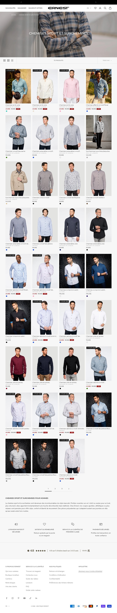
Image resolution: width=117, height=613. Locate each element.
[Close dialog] (99, 263)
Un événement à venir (79, 333)
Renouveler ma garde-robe (37, 333)
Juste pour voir (80, 342)
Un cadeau (37, 342)
